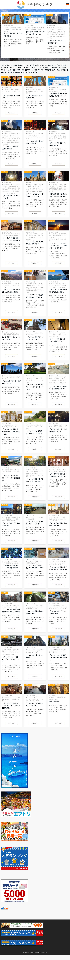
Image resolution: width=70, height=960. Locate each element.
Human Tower (14, 426)
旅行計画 (51, 77)
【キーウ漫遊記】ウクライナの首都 (11, 197)
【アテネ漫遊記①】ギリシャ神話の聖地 (34, 96)
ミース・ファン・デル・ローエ (58, 608)
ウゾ (8, 89)
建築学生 (6, 333)
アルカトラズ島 (54, 283)
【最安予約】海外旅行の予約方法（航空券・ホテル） (13, 33)
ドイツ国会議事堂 (55, 605)
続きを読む (11, 112)
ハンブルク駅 (13, 607)
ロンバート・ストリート (37, 289)
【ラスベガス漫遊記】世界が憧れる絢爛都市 (56, 36)
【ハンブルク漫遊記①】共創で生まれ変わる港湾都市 (11, 610)
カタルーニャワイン (58, 333)
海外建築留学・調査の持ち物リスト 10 (11, 338)
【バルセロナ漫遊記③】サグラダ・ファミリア (34, 338)
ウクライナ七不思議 (61, 234)
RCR (52, 333)
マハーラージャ (61, 471)
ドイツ (51, 548)
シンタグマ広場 (35, 89)
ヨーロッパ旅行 (58, 186)
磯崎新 (40, 191)
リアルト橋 (31, 700)
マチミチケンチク (29, 952)
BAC (5, 425)
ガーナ (28, 504)
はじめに (51, 684)
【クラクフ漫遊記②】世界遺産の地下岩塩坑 (58, 430)
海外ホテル (52, 91)
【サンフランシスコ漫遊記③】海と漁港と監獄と (58, 290)
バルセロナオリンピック (33, 188)
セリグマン (7, 285)
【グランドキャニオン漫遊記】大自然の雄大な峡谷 (11, 290)
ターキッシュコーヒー (56, 237)
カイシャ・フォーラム (32, 184)
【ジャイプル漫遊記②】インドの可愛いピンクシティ (58, 475)
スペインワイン (58, 334)
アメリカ (4, 121)
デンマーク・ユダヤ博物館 (10, 561)
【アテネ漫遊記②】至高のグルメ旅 (11, 96)
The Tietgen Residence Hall (34, 425)
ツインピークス (55, 382)
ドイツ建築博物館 (55, 649)
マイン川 (55, 652)
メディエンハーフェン (12, 652)
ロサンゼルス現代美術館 (32, 36)
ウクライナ (4, 172)
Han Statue (6, 469)
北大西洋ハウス (15, 563)
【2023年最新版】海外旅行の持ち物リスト (11, 382)
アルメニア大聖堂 (31, 469)
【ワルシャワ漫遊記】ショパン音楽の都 (58, 144)
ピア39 (54, 285)
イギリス (28, 221)
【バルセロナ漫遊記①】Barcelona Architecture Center (11, 431)
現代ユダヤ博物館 (30, 290)
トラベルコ (11, 27)
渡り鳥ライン (36, 563)
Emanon (44, 952)
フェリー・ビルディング (59, 287)
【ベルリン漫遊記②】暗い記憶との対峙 (34, 612)
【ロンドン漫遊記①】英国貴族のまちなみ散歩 (34, 242)
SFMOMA (29, 283)
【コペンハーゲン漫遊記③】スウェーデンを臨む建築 (11, 478)
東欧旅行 (57, 190)
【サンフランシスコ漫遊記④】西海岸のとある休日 (34, 296)
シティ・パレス (54, 469)
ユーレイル (34, 652)
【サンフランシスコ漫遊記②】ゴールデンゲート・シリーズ (34, 387)
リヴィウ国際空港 (34, 471)
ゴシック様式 (37, 649)
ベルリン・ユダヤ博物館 (33, 605)
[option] (13, 31)
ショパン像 (56, 135)
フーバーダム (14, 285)
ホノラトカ (55, 138)
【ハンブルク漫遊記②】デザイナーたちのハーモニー (58, 568)
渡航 (17, 377)
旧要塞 (62, 239)
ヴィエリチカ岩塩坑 (56, 426)
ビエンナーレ (8, 699)
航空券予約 (16, 29)
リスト (5, 377)
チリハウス (6, 605)
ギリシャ (4, 77)
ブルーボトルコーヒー (35, 287)
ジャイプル (59, 519)
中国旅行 (53, 188)
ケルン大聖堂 (30, 649)
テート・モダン (38, 237)
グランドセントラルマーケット (34, 31)
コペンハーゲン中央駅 (32, 561)
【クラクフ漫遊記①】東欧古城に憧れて (11, 524)
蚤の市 (51, 140)
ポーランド (51, 121)
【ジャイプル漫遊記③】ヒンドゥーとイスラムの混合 (11, 239)
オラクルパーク (36, 283)
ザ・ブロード (38, 33)
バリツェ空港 (15, 519)
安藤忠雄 (11, 654)
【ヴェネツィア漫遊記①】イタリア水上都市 (34, 704)
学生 (57, 188)
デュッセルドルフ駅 (9, 651)
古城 (9, 520)
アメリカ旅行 (54, 184)
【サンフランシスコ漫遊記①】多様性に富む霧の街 (58, 387)
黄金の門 (13, 193)
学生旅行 (53, 697)
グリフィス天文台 (30, 33)
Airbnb (6, 27)
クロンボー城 (13, 469)
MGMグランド (52, 27)
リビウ (30, 475)
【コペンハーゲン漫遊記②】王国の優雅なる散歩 (10, 566)
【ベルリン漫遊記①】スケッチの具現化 (58, 612)
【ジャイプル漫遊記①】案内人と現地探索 (58, 524)
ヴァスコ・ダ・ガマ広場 (57, 561)
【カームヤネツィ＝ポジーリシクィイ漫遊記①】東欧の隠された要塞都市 (58, 245)
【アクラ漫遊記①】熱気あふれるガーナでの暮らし (34, 522)
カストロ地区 (55, 378)
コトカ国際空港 (38, 517)
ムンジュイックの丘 (33, 191)
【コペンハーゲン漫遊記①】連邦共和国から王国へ (34, 566)
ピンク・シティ (53, 471)
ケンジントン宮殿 (31, 235)
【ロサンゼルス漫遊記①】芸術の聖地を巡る (35, 41)
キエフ (15, 184)
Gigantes (8, 426)
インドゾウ (13, 234)
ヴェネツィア (35, 697)
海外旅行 (11, 29)
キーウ (11, 184)
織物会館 (13, 520)
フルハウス (62, 382)
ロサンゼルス (39, 34)
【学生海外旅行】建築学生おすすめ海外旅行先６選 (58, 195)
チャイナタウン (59, 29)
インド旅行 (60, 184)
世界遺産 (16, 235)
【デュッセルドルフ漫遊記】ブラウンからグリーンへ (11, 659)
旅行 (62, 188)
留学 (5, 378)
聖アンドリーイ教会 (10, 190)
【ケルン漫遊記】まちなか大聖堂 (34, 656)
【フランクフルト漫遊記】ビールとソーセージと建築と (58, 657)
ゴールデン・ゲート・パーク (34, 377)
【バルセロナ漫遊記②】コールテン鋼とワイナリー (58, 340)
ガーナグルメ (30, 517)
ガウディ (37, 333)
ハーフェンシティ (14, 605)
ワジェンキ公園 (62, 138)
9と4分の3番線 (31, 234)
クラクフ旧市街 (14, 517)
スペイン (28, 172)
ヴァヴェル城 (7, 517)
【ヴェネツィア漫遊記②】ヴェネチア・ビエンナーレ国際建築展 (11, 705)
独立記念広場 (30, 519)
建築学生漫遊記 (59, 697)
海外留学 (9, 334)
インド (4, 221)
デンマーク (28, 412)
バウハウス (57, 607)
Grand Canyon (7, 283)
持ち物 (9, 377)
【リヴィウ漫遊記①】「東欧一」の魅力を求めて (34, 480)
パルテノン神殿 (12, 91)
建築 (13, 188)
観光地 (8, 193)
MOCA (28, 27)
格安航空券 (17, 27)
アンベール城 (7, 234)
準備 (13, 334)
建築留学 (10, 333)
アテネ (5, 89)
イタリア (4, 684)
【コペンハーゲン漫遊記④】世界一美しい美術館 (34, 432)
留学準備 (16, 334)
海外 (5, 334)
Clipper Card (54, 377)
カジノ (58, 27)
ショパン (53, 133)
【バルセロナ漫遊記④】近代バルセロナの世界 (34, 195)
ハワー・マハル (62, 469)
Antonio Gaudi (30, 333)
